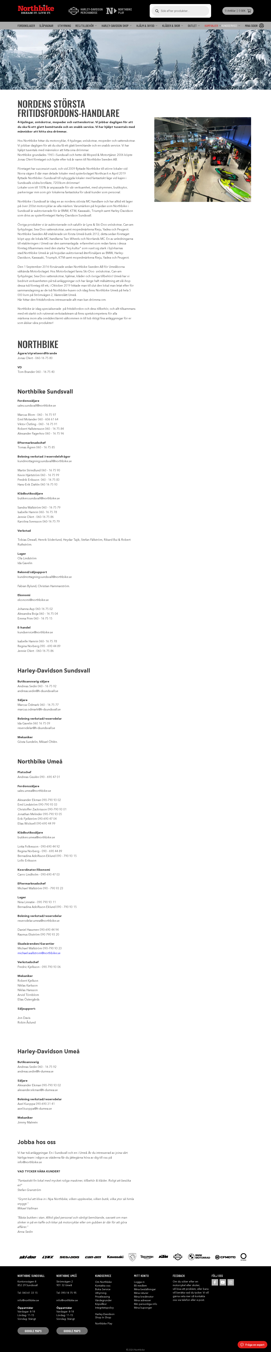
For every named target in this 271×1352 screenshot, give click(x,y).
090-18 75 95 (69, 1293)
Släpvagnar (46, 25)
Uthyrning (64, 25)
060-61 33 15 (30, 1293)
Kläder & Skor (171, 25)
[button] (33, 1331)
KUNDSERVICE (229, 25)
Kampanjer (211, 25)
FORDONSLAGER (26, 25)
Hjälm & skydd (145, 25)
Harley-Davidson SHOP (115, 25)
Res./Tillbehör (84, 25)
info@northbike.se (28, 1300)
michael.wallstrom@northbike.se (39, 953)
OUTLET (192, 25)
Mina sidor (251, 25)
